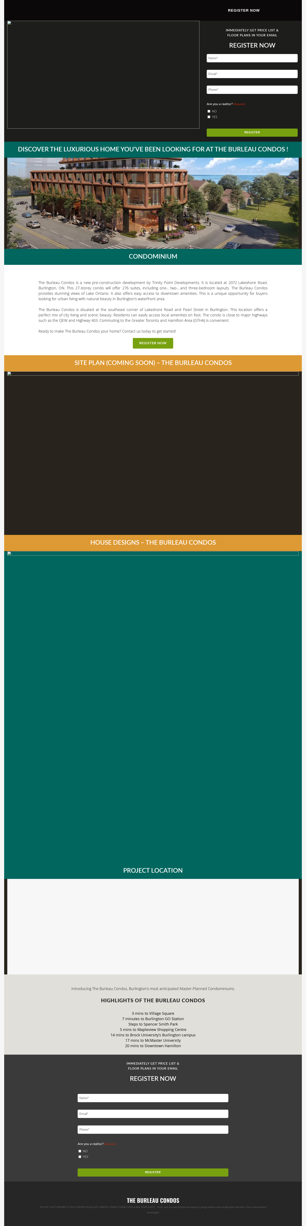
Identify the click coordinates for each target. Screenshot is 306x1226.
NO (214, 111)
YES (214, 117)
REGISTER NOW (153, 343)
